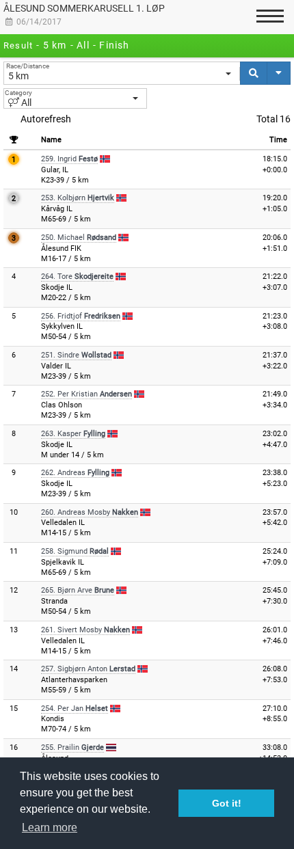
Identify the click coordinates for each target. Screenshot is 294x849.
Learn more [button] (49, 827)
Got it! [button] (226, 803)
